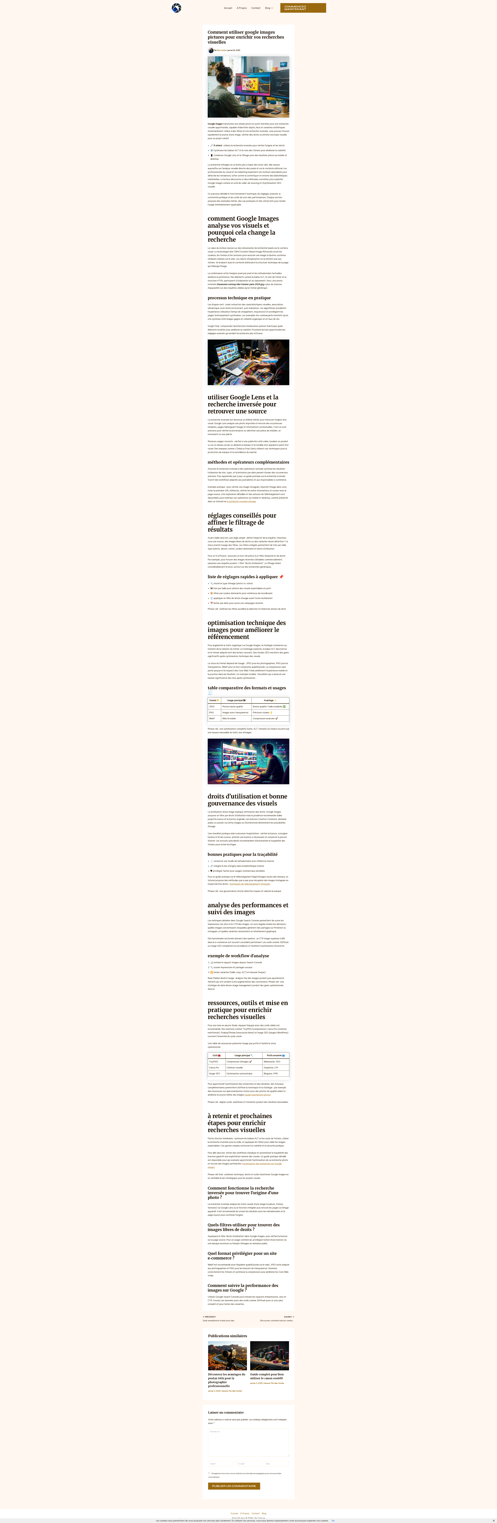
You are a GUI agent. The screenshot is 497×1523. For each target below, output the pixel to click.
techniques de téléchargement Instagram (250, 884)
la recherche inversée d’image (241, 501)
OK (333, 1520)
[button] (271, 8)
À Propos (242, 7)
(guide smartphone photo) (257, 1094)
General (225, 1391)
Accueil (228, 7)
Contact (256, 7)
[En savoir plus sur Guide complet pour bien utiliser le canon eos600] (269, 1355)
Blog (267, 7)
